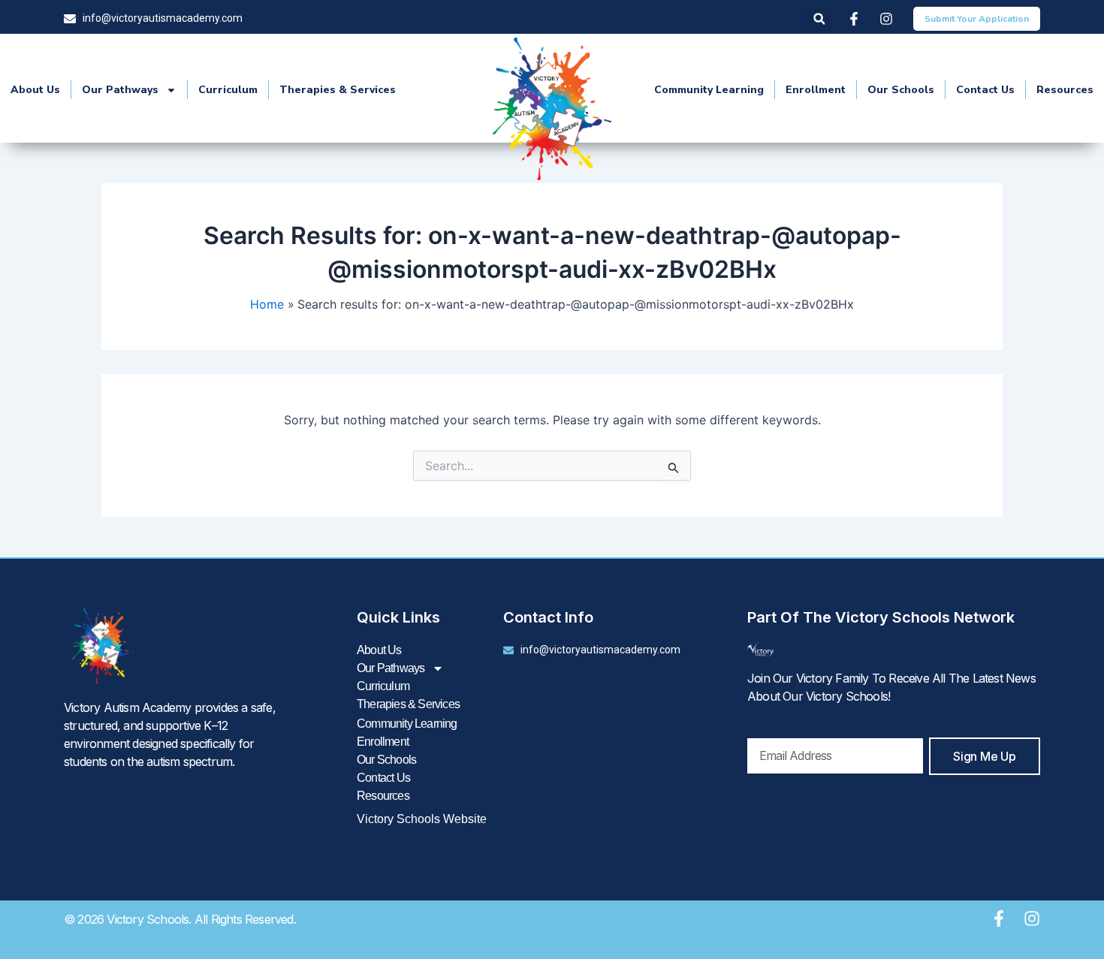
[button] (819, 19)
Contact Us (985, 90)
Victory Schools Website (422, 819)
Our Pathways (120, 90)
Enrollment (816, 90)
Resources (1064, 90)
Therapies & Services (337, 90)
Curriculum (228, 90)
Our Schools (900, 90)
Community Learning (709, 90)
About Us (35, 90)
